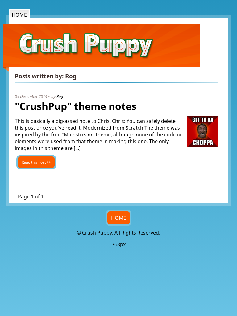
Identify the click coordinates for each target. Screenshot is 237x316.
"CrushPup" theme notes (75, 106)
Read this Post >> (36, 162)
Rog (59, 96)
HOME (118, 217)
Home (19, 14)
